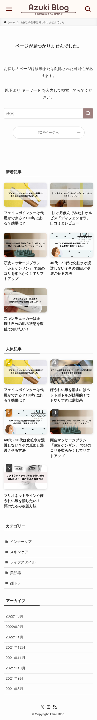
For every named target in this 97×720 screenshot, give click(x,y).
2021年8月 (14, 688)
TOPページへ (48, 132)
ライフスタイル (22, 562)
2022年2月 (14, 626)
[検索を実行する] (88, 113)
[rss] (55, 707)
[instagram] (48, 707)
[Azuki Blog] (48, 9)
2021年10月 (15, 668)
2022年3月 (14, 616)
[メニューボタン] (9, 9)
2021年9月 (14, 678)
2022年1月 (14, 637)
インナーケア (21, 541)
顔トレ (15, 583)
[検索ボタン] (88, 9)
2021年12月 (15, 647)
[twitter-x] (42, 707)
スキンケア (19, 551)
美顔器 (15, 572)
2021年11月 (15, 657)
